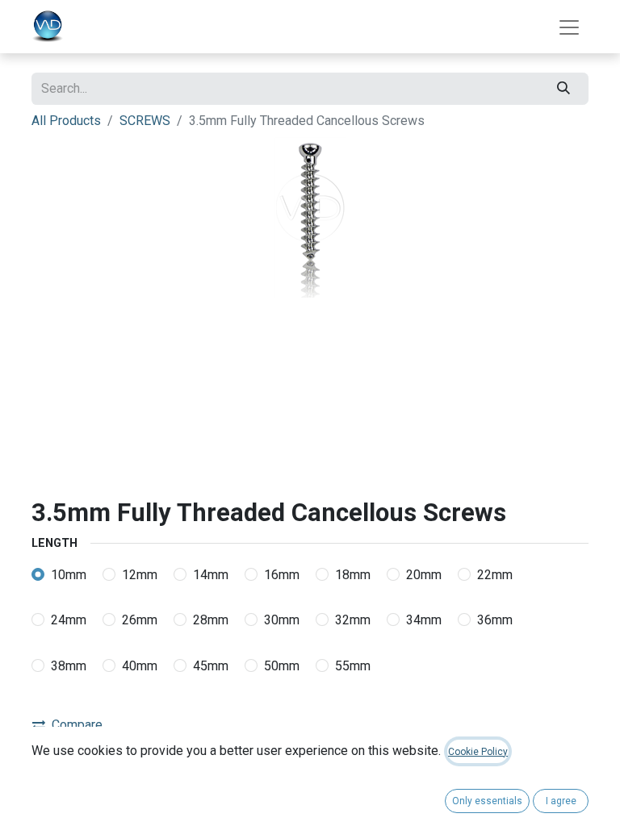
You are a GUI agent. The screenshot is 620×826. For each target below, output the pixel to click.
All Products (66, 120)
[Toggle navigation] (569, 26)
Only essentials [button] (487, 801)
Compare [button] (77, 724)
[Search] (564, 89)
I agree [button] (561, 801)
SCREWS (144, 120)
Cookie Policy (478, 751)
